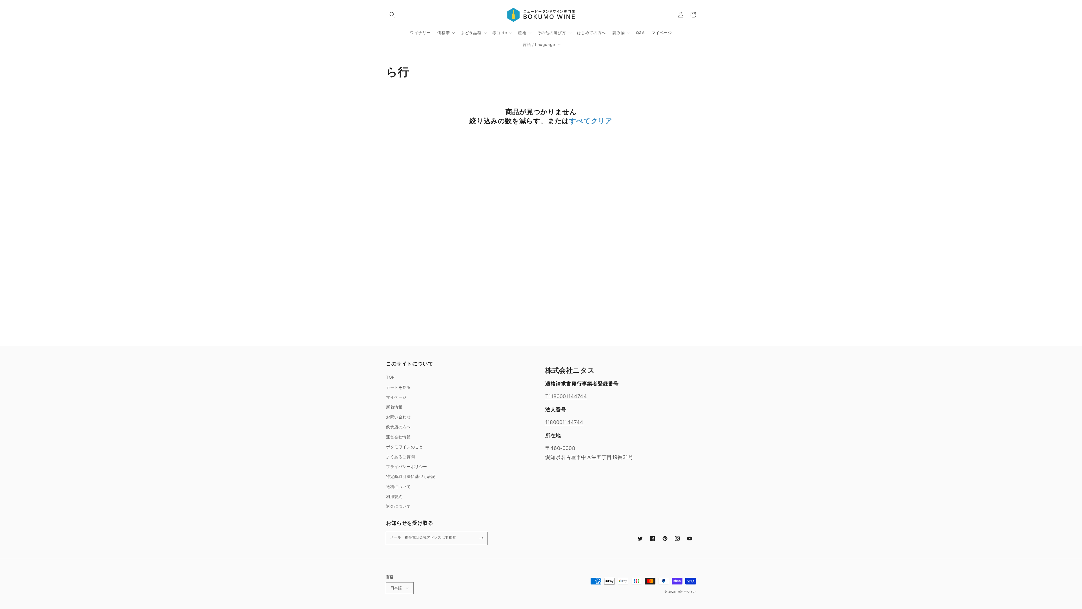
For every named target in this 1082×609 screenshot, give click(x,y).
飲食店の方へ (398, 426)
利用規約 (394, 496)
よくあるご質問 (400, 456)
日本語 (396, 588)
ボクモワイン (687, 591)
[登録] (481, 538)
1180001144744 (564, 422)
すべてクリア (591, 121)
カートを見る (398, 387)
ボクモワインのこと (404, 446)
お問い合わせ (398, 416)
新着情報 (394, 407)
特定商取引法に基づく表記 (410, 476)
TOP (390, 377)
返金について (398, 506)
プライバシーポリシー (406, 466)
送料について (398, 486)
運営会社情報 (398, 436)
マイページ (396, 397)
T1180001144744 (566, 396)
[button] (392, 14)
